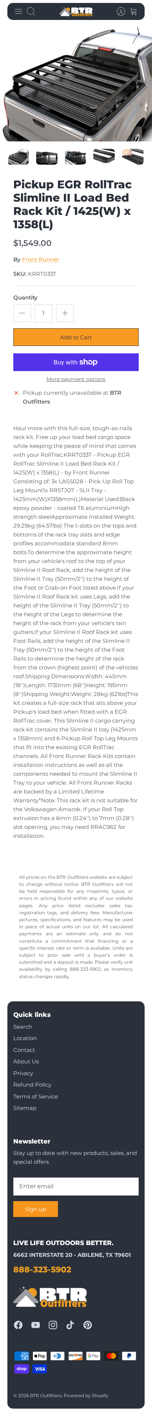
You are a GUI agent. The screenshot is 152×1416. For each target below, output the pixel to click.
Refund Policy (32, 1084)
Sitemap (25, 1107)
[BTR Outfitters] (76, 11)
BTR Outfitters (46, 1395)
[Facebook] (18, 1325)
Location (25, 1038)
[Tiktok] (70, 1325)
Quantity (25, 297)
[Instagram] (53, 1325)
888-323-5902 (42, 1270)
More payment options (76, 379)
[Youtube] (35, 1325)
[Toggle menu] (18, 11)
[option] (76, 84)
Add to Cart (76, 337)
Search (22, 1026)
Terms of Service (35, 1096)
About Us (26, 1061)
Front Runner (40, 259)
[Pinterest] (87, 1325)
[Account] (117, 11)
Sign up (35, 1209)
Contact (24, 1049)
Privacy (23, 1073)
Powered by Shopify (86, 1395)
